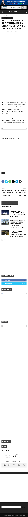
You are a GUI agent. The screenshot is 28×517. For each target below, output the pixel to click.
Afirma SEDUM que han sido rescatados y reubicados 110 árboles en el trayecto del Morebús (18, 223)
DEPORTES (7, 15)
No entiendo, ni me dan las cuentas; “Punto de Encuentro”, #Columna (21, 194)
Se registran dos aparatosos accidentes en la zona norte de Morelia (18, 233)
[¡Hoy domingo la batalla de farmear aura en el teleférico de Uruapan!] (5, 212)
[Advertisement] (14, 42)
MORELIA (4, 223)
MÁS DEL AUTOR (6, 206)
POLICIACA (4, 234)
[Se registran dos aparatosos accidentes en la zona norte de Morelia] (5, 232)
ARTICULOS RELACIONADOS (9, 203)
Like (24, 280)
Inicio (2, 15)
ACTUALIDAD (4, 214)
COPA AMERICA (9, 173)
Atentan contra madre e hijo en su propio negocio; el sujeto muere (7, 193)
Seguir (23, 283)
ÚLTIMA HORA (10, 17)
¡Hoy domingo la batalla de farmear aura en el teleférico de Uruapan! (17, 213)
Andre (4, 31)
